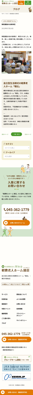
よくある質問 (20, 299)
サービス (5, 294)
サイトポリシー (21, 320)
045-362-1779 (15, 116)
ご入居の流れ (6, 318)
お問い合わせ (20, 304)
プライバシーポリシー (20, 314)
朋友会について (21, 294)
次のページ (28, 134)
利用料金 (5, 299)
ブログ (6, 13)
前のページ (5, 134)
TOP (3, 13)
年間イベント (6, 309)
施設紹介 (5, 304)
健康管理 (5, 313)
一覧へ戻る (16, 134)
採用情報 (19, 309)
